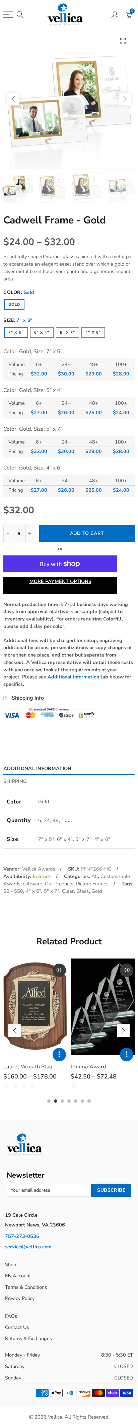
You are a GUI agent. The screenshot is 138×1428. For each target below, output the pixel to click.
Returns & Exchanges (28, 1338)
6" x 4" (42, 332)
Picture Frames (92, 883)
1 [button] (49, 1101)
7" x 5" (16, 332)
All (94, 876)
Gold (14, 304)
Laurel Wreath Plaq (27, 1067)
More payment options (60, 581)
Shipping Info (28, 698)
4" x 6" (93, 332)
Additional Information (37, 768)
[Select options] (59, 1054)
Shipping (15, 781)
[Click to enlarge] (123, 40)
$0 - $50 (13, 891)
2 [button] (55, 1101)
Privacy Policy (19, 1298)
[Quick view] (59, 970)
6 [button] (82, 1101)
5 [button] (75, 1101)
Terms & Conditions (26, 1287)
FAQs (11, 1316)
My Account (18, 1275)
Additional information (73, 676)
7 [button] (89, 1101)
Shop (10, 1264)
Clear (68, 891)
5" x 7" (67, 332)
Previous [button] (13, 99)
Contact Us (17, 1327)
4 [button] (69, 1101)
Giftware (32, 883)
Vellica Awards (38, 868)
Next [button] (125, 99)
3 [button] (62, 1101)
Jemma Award (88, 1067)
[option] (69, 99)
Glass (82, 891)
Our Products (59, 883)
